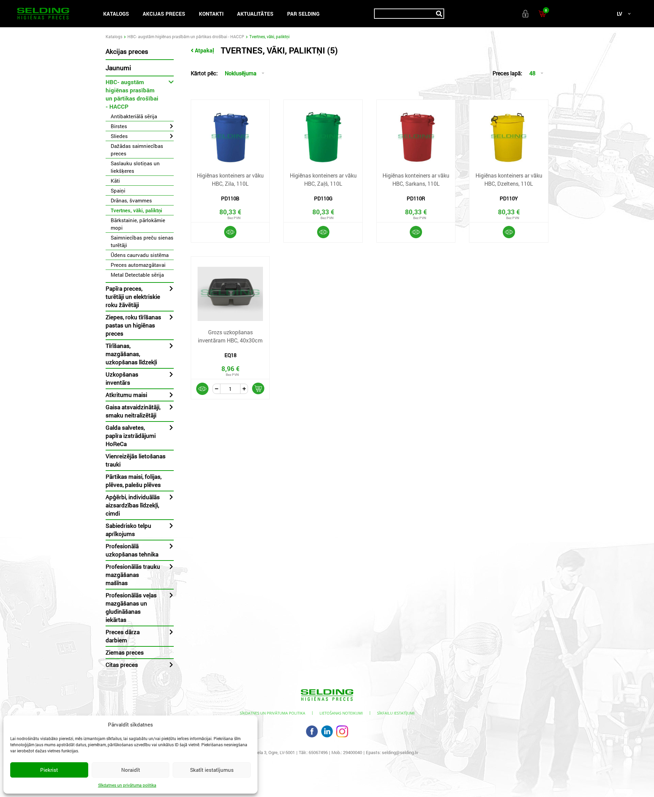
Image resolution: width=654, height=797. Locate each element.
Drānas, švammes (131, 200)
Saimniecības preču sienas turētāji (142, 241)
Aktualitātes (255, 13)
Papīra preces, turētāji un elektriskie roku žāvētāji (133, 297)
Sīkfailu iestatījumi (396, 713)
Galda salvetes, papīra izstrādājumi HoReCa (131, 436)
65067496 (318, 752)
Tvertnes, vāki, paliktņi (136, 210)
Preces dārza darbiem (123, 636)
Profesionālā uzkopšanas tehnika (132, 550)
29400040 (352, 752)
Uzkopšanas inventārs (122, 378)
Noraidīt (130, 769)
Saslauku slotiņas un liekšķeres (135, 167)
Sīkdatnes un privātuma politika (127, 785)
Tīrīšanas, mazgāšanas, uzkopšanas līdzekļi (131, 354)
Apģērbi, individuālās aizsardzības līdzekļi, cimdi (133, 505)
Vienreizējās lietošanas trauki (136, 460)
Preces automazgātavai (138, 264)
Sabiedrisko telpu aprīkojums (128, 530)
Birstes (119, 126)
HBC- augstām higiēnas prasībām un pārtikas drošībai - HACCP (185, 36)
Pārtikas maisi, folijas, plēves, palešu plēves (133, 481)
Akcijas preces (164, 13)
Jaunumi (118, 67)
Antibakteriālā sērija (134, 116)
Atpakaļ (204, 50)
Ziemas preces (125, 652)
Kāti (115, 180)
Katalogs (116, 13)
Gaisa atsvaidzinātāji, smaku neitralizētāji (133, 411)
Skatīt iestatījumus (212, 769)
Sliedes (119, 136)
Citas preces (122, 665)
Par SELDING (303, 13)
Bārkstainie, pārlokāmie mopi (138, 224)
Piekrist (49, 769)
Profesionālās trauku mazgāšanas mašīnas (133, 575)
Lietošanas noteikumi (341, 713)
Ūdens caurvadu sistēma (140, 254)
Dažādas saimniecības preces (137, 149)
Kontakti (211, 13)
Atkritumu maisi (126, 395)
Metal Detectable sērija (137, 274)
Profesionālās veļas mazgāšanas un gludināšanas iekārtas (131, 607)
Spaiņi (118, 190)
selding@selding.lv (400, 752)
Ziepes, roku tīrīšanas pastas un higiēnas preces (133, 325)
